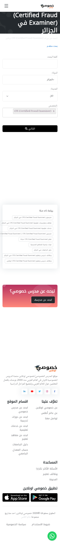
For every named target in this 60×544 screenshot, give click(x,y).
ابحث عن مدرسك (43, 299)
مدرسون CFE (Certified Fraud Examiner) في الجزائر (33, 217)
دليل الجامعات (20, 444)
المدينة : (54, 89)
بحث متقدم (52, 46)
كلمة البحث (52, 57)
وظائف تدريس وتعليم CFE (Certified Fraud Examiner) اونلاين (29, 260)
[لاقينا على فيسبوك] (55, 391)
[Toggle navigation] (6, 6)
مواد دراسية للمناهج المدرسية (41, 244)
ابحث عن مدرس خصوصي (19, 409)
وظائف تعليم (50, 474)
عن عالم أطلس (49, 413)
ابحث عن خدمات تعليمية (19, 428)
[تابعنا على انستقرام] (47, 391)
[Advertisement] (30, 167)
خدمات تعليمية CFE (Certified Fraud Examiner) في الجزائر (31, 228)
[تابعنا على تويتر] (39, 391)
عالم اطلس (26, 517)
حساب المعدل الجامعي (20, 451)
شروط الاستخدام (41, 524)
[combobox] (30, 80)
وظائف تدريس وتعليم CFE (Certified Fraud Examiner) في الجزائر (28, 255)
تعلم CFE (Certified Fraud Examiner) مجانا (36, 239)
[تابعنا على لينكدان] (24, 391)
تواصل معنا (51, 418)
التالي (31, 128)
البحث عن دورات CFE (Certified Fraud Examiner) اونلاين (32, 38)
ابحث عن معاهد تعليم (19, 437)
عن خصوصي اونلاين (47, 407)
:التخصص (53, 106)
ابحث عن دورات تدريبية (20, 419)
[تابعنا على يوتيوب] (32, 391)
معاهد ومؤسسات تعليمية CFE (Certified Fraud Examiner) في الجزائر (27, 222)
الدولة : (54, 73)
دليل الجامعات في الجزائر (43, 250)
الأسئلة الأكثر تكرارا (47, 468)
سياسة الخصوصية (16, 524)
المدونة (53, 479)
